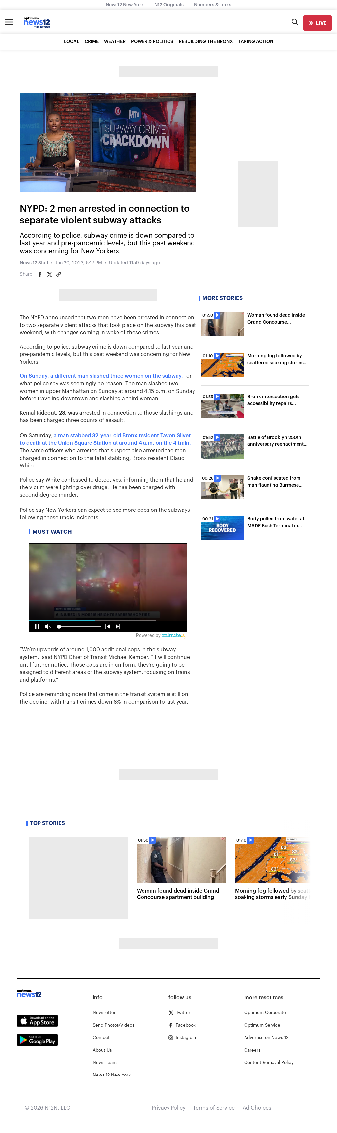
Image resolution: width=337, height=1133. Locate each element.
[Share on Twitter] (49, 274)
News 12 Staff (34, 263)
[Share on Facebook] (40, 274)
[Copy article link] (58, 274)
